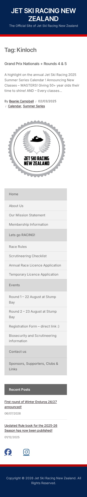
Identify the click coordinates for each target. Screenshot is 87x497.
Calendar (14, 106)
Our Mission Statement (27, 215)
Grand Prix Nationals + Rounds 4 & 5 (35, 63)
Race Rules (18, 247)
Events (14, 285)
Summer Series (34, 106)
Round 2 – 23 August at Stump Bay (33, 314)
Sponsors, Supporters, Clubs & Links (33, 366)
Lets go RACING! (22, 235)
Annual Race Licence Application (35, 265)
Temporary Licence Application (33, 274)
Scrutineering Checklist (28, 256)
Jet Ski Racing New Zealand (43, 15)
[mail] (17, 452)
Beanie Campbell (21, 101)
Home (13, 194)
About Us (16, 206)
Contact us (17, 351)
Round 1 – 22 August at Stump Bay (32, 299)
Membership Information (28, 224)
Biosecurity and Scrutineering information (32, 338)
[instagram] (26, 452)
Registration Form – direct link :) (34, 326)
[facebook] (8, 452)
